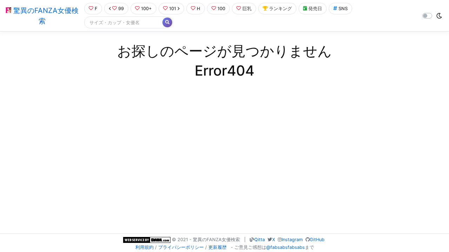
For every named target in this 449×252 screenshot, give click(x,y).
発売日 (315, 8)
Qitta (259, 239)
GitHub (317, 239)
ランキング (280, 8)
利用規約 (144, 247)
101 (172, 8)
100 (221, 8)
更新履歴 (217, 247)
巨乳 (247, 8)
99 (121, 8)
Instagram (292, 239)
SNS (343, 8)
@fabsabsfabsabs (285, 247)
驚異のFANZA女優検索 (45, 15)
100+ (146, 8)
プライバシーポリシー (181, 247)
